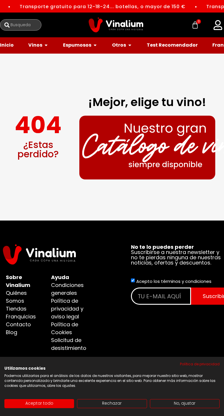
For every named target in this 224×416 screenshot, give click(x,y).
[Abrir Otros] (129, 45)
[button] (218, 25)
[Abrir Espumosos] (95, 45)
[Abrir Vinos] (46, 45)
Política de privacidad (200, 364)
